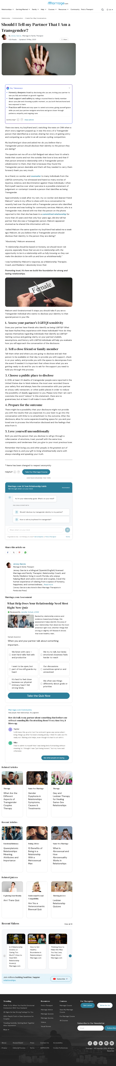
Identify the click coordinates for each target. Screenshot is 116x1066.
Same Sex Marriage (36, 788)
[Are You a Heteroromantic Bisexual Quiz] (37, 891)
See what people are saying (54, 758)
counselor (36, 176)
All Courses (64, 1020)
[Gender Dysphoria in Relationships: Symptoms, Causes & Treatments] (37, 778)
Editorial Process (19, 1048)
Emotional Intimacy (11, 843)
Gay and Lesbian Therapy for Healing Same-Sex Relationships (61, 799)
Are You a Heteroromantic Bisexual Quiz (36, 906)
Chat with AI (29, 120)
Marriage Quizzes (47, 1014)
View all (67, 924)
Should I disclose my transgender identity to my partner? (41, 512)
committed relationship (54, 214)
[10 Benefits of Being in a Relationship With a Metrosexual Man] (37, 833)
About (4, 1043)
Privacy (4, 1048)
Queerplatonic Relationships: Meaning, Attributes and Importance (11, 854)
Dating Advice (33, 843)
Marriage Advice (47, 1010)
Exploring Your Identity (13, 896)
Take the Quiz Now (38, 695)
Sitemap (89, 1048)
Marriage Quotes (47, 1018)
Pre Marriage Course (67, 1016)
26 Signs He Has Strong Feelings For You (18, 1012)
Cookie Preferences (60, 1048)
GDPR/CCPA (44, 1048)
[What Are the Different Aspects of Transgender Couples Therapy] (12, 778)
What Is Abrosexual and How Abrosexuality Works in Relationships (61, 856)
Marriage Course (66, 1005)
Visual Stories (46, 1026)
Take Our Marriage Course (36, 472)
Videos (43, 1022)
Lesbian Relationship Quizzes (59, 903)
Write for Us (105, 1005)
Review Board (18, 1043)
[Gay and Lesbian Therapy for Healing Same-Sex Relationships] (61, 778)
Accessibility (58, 1043)
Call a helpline (39, 537)
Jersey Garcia (16, 36)
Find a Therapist (50, 537)
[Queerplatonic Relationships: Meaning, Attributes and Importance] (12, 833)
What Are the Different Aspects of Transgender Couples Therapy (10, 801)
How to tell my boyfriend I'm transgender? (35, 520)
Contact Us (44, 1043)
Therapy (7, 788)
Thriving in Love (59, 896)
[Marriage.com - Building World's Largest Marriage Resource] (58, 5)
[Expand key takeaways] (69, 88)
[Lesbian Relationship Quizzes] (61, 891)
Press (32, 1043)
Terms (68, 537)
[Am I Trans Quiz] (12, 891)
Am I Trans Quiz (11, 900)
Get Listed (87, 1005)
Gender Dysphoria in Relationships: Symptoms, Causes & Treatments (35, 801)
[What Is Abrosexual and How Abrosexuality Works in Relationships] (61, 833)
